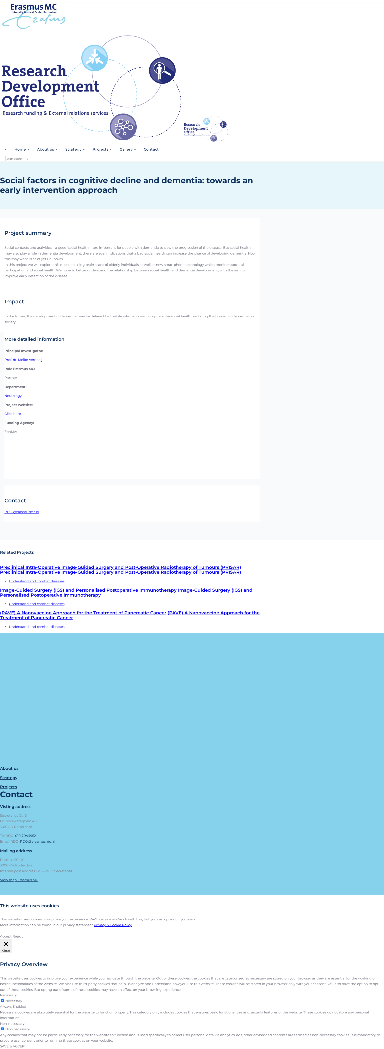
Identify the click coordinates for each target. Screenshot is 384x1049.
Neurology (13, 396)
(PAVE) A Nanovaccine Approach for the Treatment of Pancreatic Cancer (83, 612)
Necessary (13, 1001)
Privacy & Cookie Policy (113, 925)
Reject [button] (17, 936)
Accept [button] (6, 936)
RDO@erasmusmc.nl (21, 512)
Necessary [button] (8, 995)
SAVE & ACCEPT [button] (13, 1046)
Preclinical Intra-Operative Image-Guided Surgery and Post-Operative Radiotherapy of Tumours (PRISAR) (120, 567)
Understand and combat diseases (36, 581)
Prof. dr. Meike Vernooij (23, 360)
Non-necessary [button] (12, 1023)
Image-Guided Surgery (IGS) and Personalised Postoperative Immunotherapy (88, 590)
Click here (12, 414)
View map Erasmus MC (19, 880)
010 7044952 (25, 836)
